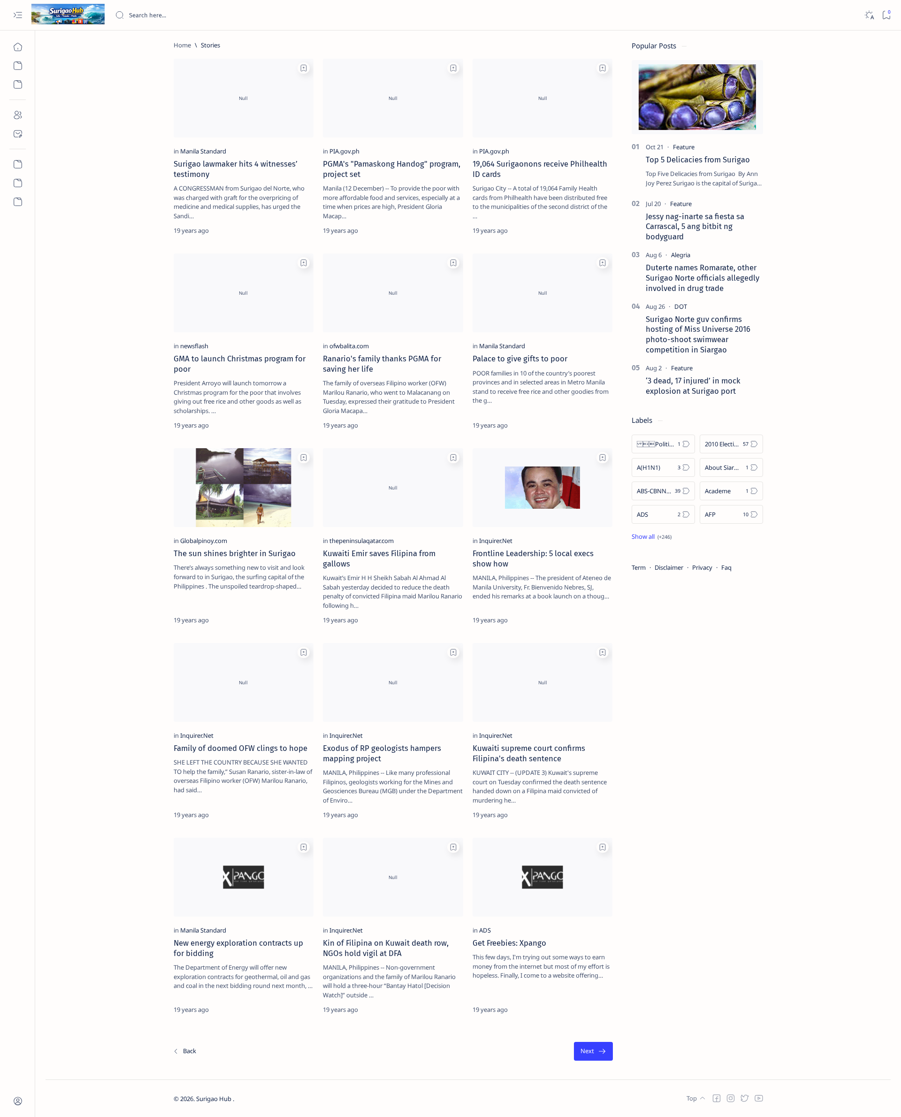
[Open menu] (17, 15)
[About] (17, 115)
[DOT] (680, 306)
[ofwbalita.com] (349, 346)
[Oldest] (593, 1051)
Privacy (702, 567)
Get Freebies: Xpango (509, 943)
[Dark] (869, 15)
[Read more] (298, 230)
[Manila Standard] (203, 151)
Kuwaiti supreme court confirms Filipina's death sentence (529, 753)
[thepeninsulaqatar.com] (361, 541)
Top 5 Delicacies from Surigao (698, 159)
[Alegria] (680, 255)
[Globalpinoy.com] (203, 541)
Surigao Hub (214, 1098)
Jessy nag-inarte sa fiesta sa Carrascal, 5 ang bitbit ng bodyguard (695, 227)
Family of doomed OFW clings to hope (240, 748)
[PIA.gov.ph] (344, 151)
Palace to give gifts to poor (520, 358)
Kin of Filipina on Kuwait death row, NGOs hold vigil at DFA (386, 948)
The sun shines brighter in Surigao (235, 553)
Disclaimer (669, 567)
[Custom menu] (17, 164)
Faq (726, 567)
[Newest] (184, 1051)
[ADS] (485, 930)
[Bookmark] (886, 15)
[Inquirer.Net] (495, 541)
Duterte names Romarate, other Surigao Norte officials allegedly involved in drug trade (702, 278)
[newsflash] (194, 346)
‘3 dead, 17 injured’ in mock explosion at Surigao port (693, 386)
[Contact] (17, 133)
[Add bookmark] (303, 68)
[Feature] (684, 147)
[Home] (17, 47)
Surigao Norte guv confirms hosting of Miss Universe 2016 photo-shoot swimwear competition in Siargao (698, 334)
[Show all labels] (652, 536)
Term (639, 567)
